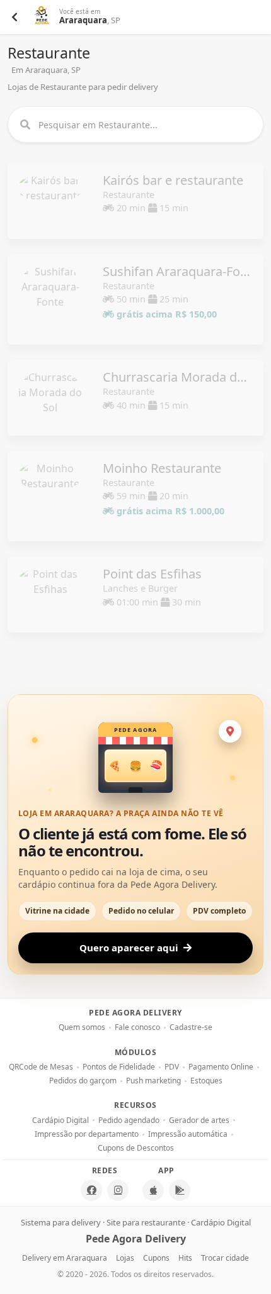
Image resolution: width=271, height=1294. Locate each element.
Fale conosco (137, 1027)
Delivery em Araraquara (64, 1258)
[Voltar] (14, 17)
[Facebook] (91, 1190)
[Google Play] (179, 1190)
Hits (185, 1258)
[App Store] (153, 1190)
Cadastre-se (191, 1027)
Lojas (125, 1258)
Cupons (156, 1258)
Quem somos (82, 1027)
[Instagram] (118, 1190)
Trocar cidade (225, 1258)
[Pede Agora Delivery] (42, 17)
